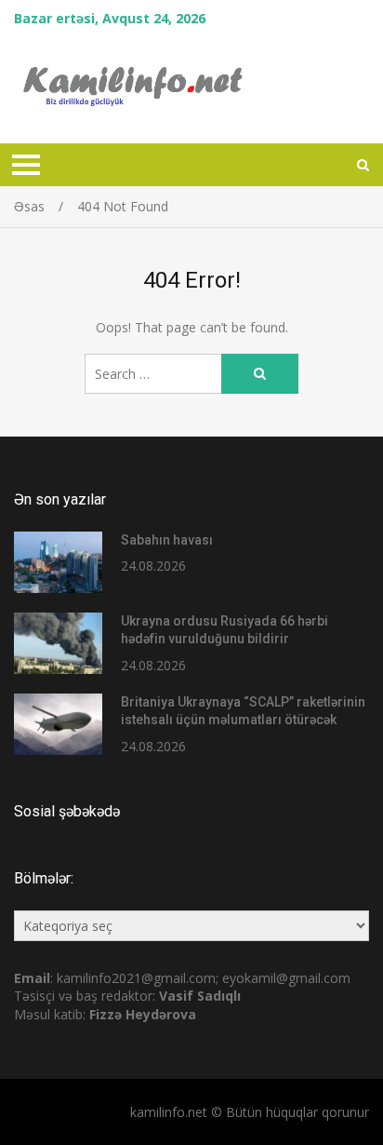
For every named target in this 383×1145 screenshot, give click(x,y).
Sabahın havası (167, 539)
